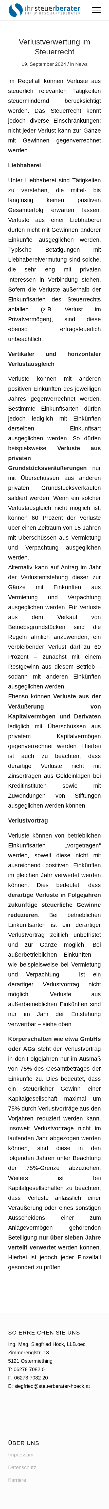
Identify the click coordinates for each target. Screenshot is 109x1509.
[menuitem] (94, 10)
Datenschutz (22, 1467)
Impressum (20, 1454)
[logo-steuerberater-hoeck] (45, 10)
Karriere (17, 1480)
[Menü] (94, 10)
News (81, 64)
